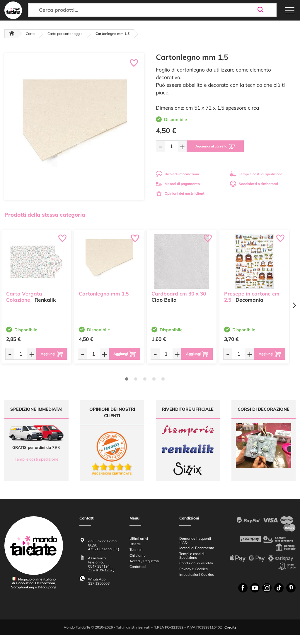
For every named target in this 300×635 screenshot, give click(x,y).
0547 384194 (99, 566)
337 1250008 (99, 583)
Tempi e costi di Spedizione (191, 555)
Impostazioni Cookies (196, 574)
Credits (230, 627)
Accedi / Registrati (144, 561)
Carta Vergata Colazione (24, 297)
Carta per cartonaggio (65, 33)
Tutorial (135, 549)
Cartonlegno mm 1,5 (104, 294)
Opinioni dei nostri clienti (185, 193)
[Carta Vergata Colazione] (36, 261)
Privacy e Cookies (193, 569)
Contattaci (137, 566)
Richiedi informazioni (182, 174)
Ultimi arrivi (138, 538)
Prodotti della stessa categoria (44, 214)
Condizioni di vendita (196, 563)
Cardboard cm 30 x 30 (178, 294)
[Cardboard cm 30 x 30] (181, 261)
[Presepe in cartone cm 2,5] (254, 261)
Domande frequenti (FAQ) (195, 540)
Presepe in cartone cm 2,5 (251, 297)
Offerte (135, 544)
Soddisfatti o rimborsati (258, 183)
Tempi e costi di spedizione (261, 174)
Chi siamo (137, 555)
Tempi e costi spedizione (36, 459)
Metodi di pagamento (182, 183)
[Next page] (294, 305)
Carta (30, 33)
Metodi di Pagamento (196, 548)
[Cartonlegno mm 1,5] (109, 261)
